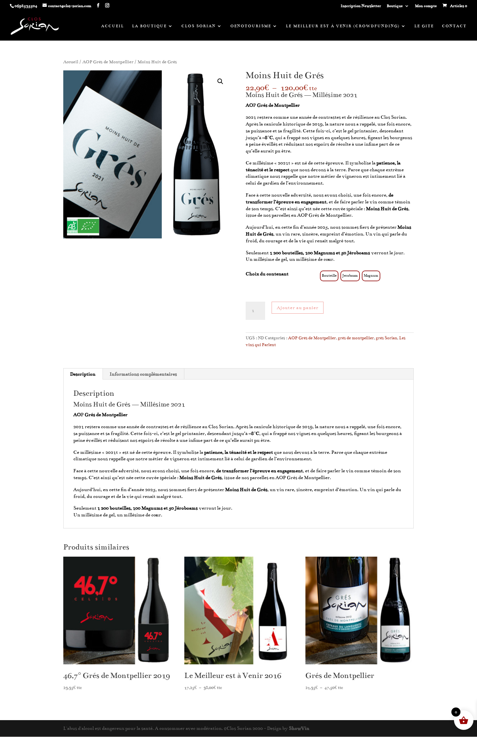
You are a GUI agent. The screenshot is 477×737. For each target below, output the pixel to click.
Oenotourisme (250, 26)
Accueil (112, 26)
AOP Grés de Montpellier (107, 62)
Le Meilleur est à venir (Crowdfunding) (343, 26)
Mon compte (426, 6)
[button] (220, 81)
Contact (454, 26)
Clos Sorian (198, 26)
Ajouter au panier (297, 307)
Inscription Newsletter (361, 6)
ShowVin (299, 728)
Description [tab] (82, 374)
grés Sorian (386, 338)
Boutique (395, 6)
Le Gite (424, 26)
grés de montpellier (356, 338)
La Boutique (149, 26)
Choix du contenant (267, 274)
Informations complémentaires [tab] (143, 374)
